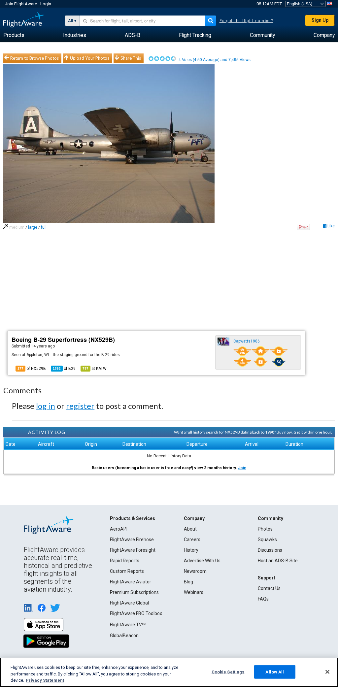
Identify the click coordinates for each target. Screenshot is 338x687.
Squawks (267, 539)
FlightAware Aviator (130, 581)
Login (45, 3)
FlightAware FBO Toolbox (136, 613)
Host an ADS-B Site (278, 560)
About (190, 529)
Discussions (270, 550)
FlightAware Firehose (132, 539)
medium (16, 227)
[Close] (327, 672)
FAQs (263, 599)
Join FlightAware (21, 3)
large (32, 227)
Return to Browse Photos (34, 58)
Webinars (193, 592)
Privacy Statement (45, 680)
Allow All (274, 671)
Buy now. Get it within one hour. (304, 432)
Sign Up (320, 20)
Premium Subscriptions (134, 592)
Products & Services (132, 518)
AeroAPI (118, 529)
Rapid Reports (124, 560)
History (191, 550)
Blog (188, 581)
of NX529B (31, 368)
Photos (265, 529)
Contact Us (269, 588)
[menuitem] (14, 35)
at (95, 368)
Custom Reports (127, 571)
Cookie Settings (228, 671)
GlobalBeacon (124, 635)
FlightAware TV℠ (128, 624)
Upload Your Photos (89, 58)
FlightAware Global (129, 602)
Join (242, 468)
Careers (192, 539)
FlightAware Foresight (132, 550)
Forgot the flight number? (246, 20)
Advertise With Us (202, 560)
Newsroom (195, 571)
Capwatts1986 (246, 341)
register (80, 405)
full (44, 227)
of (64, 368)
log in (45, 405)
